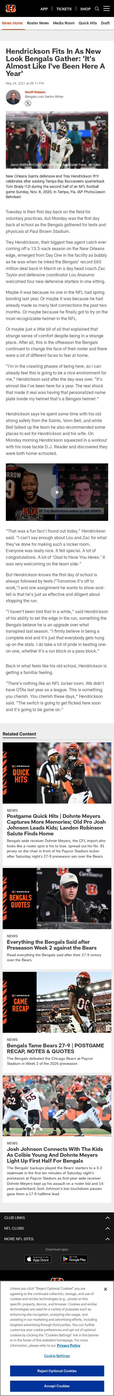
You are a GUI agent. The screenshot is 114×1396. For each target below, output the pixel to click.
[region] (57, 1338)
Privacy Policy (68, 1345)
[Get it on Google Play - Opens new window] (74, 1261)
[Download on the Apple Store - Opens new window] (38, 1259)
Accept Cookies (57, 1386)
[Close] (105, 1289)
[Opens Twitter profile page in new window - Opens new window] (28, 103)
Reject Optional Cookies (57, 1371)
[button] (57, 492)
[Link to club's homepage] (10, 6)
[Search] (97, 8)
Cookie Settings (57, 1356)
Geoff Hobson (35, 92)
